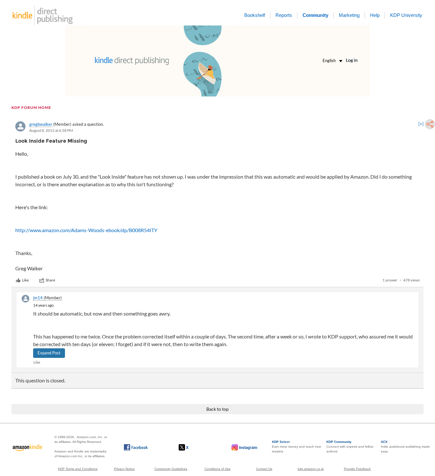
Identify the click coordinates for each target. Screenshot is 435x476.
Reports (283, 15)
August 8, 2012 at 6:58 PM (51, 130)
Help (375, 15)
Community (315, 15)
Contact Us (264, 469)
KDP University (406, 15)
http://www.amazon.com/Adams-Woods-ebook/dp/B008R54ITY (86, 230)
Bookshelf (254, 15)
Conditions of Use (217, 469)
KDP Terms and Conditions (77, 469)
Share (50, 280)
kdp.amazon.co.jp (311, 469)
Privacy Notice (124, 469)
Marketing (349, 15)
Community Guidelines (170, 469)
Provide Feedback (357, 469)
